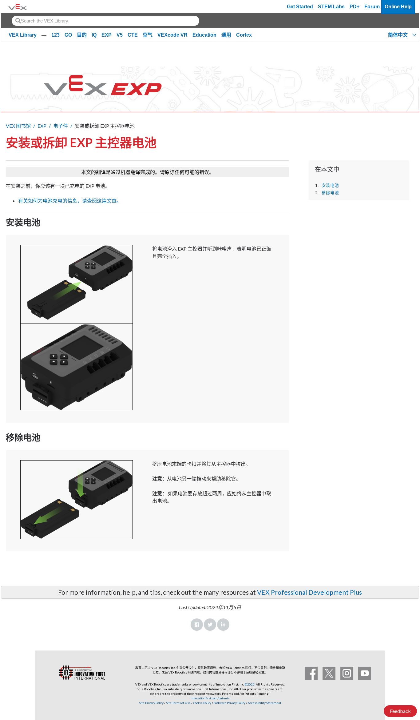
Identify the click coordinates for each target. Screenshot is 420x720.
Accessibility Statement (264, 703)
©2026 (250, 684)
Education (204, 35)
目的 (82, 35)
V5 (120, 35)
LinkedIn (223, 624)
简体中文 (398, 35)
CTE (133, 35)
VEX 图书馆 (18, 126)
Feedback (400, 711)
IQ (94, 35)
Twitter (210, 624)
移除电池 (330, 192)
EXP (106, 35)
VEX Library (23, 35)
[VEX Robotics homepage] (17, 6)
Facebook (197, 624)
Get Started (300, 6)
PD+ (354, 6)
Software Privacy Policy (229, 703)
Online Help (398, 6)
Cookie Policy (202, 703)
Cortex (244, 35)
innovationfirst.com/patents (210, 698)
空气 (148, 35)
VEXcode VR (172, 35)
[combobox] (105, 21)
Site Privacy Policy (151, 703)
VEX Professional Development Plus (309, 592)
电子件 (60, 126)
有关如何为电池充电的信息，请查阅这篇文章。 (69, 200)
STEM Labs (331, 6)
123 (55, 35)
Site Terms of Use (178, 703)
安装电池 (330, 185)
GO (68, 35)
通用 (226, 35)
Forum (372, 6)
